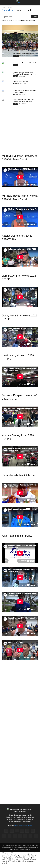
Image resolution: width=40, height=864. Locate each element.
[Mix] (27, 831)
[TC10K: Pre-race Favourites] (3, 44)
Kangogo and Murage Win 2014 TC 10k (25, 63)
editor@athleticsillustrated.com (23, 825)
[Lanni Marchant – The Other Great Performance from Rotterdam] (3, 100)
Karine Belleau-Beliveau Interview (23, 53)
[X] (30, 836)
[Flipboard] (12, 831)
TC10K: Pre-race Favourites (21, 44)
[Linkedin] (22, 831)
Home (3, 7)
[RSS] (9, 836)
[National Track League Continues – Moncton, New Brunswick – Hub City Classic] (3, 72)
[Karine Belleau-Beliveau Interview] (3, 54)
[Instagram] (17, 830)
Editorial (16, 46)
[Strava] (25, 836)
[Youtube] (36, 836)
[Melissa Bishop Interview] (3, 81)
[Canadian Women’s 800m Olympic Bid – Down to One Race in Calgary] (3, 91)
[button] (3, 2)
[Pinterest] (33, 831)
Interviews (16, 56)
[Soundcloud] (20, 836)
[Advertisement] (20, 128)
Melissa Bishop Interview (20, 81)
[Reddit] (4, 836)
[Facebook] (6, 831)
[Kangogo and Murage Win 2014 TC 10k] (3, 63)
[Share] (15, 836)
